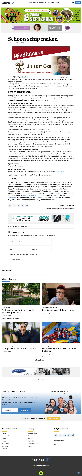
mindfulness (65, 208)
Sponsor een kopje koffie (59, 391)
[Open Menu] (79, 2)
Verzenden (16, 260)
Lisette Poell (59, 208)
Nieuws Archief (66, 205)
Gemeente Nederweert (13, 318)
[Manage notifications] (78, 473)
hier (42, 175)
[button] (10, 205)
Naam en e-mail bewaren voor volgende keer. (24, 254)
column (48, 208)
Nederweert (71, 208)
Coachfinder (59, 171)
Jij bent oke (53, 208)
